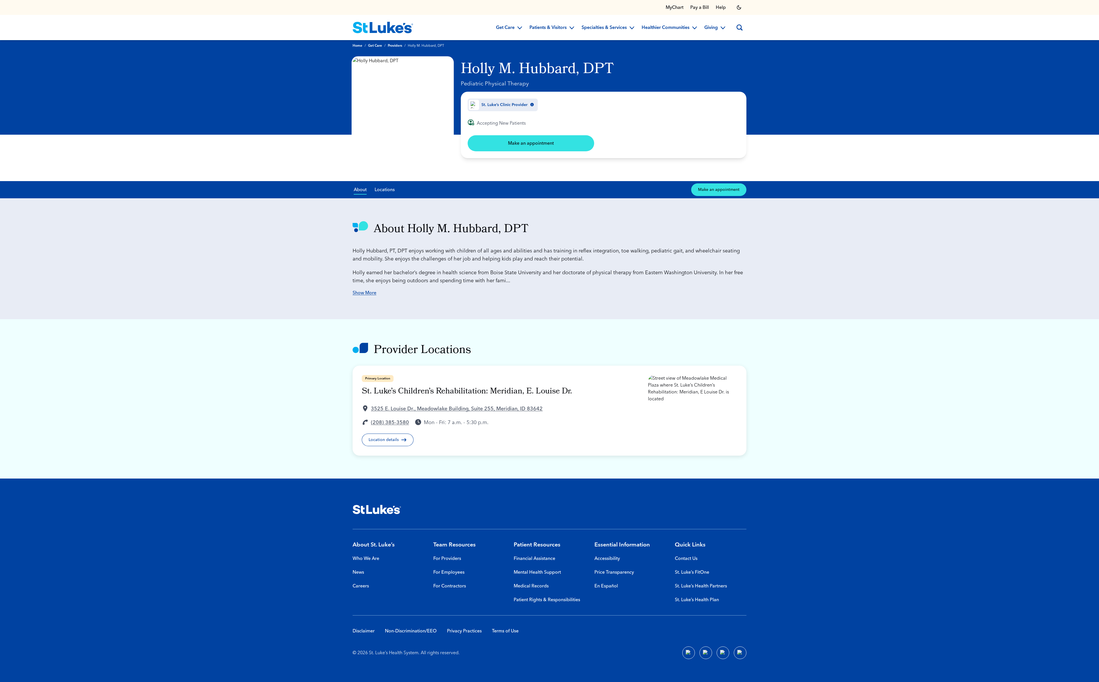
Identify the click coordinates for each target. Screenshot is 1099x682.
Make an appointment (531, 143)
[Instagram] (740, 652)
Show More (364, 292)
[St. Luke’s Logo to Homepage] (383, 27)
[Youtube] (723, 652)
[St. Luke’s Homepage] (377, 509)
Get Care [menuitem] (505, 27)
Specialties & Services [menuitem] (604, 27)
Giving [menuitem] (711, 27)
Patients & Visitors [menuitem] (548, 27)
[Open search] (739, 27)
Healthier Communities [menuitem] (665, 27)
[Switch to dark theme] (739, 7)
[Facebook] (688, 652)
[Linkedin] (705, 652)
